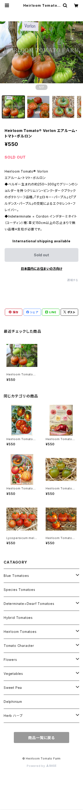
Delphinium (13, 702)
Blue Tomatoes (16, 576)
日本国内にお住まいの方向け (41, 269)
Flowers (10, 660)
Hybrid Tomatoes (18, 618)
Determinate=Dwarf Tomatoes (29, 604)
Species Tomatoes (19, 590)
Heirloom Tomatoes (20, 632)
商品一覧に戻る (41, 737)
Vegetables (13, 674)
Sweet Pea (13, 688)
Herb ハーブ (13, 716)
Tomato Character (19, 646)
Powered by (36, 766)
